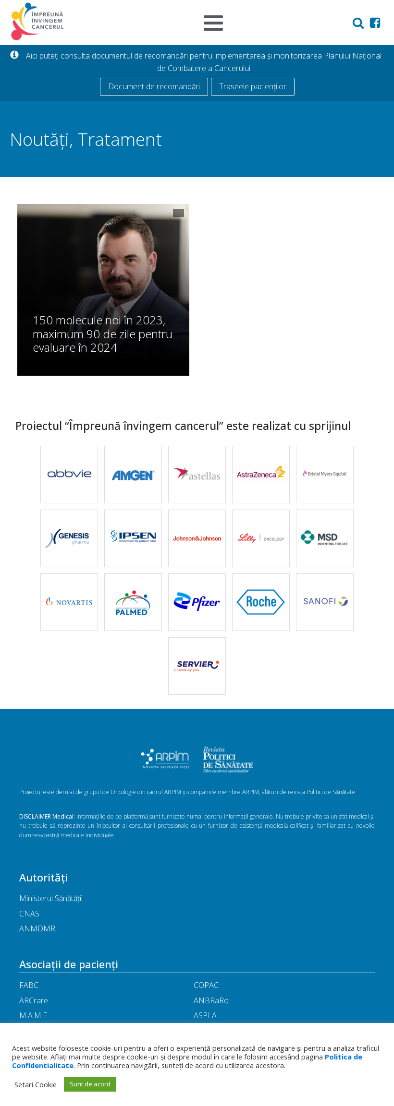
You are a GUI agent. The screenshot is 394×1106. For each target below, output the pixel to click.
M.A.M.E (33, 1015)
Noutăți (39, 139)
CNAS (29, 913)
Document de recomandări (154, 86)
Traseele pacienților (252, 86)
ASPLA (205, 1015)
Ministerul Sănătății (51, 898)
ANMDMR (37, 928)
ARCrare (33, 1000)
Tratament (120, 139)
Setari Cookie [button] (35, 1084)
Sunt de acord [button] (90, 1084)
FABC (28, 985)
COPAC (206, 985)
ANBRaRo (211, 1000)
